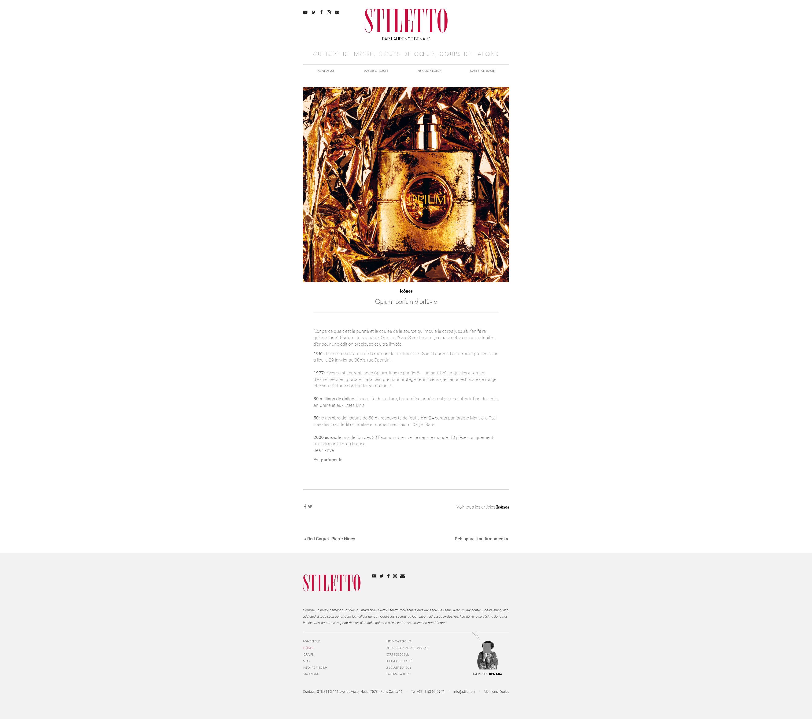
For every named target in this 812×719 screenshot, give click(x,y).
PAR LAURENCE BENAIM (406, 39)
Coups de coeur (397, 654)
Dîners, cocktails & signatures (407, 648)
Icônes (406, 291)
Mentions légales (496, 691)
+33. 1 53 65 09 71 (431, 691)
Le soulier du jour (398, 667)
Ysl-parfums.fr (328, 460)
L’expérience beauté (399, 661)
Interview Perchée (398, 641)
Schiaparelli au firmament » (481, 539)
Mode (307, 661)
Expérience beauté (482, 70)
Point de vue (326, 70)
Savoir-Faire (311, 674)
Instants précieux (429, 70)
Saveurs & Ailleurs (375, 70)
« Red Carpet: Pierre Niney (329, 539)
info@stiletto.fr (464, 691)
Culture (308, 654)
